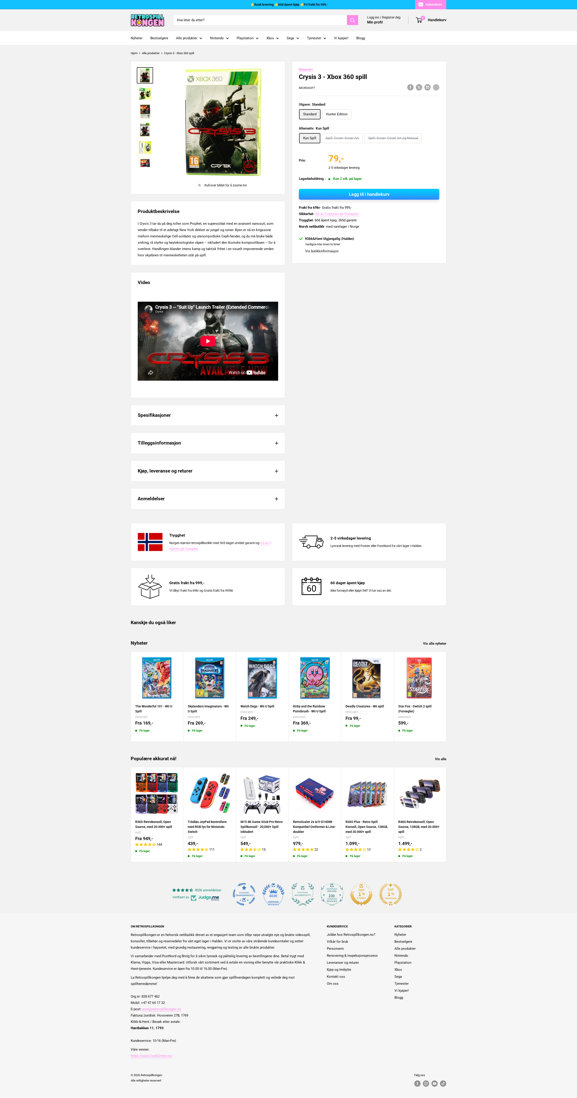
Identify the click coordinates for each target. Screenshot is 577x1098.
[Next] (446, 697)
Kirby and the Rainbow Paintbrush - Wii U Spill (309, 708)
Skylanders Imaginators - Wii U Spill (208, 708)
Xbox (270, 38)
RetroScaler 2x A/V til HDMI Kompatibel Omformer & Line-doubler (314, 826)
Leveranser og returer (343, 963)
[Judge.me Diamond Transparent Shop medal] (244, 894)
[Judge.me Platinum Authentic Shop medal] (302, 894)
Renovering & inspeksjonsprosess (352, 956)
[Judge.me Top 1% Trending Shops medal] (390, 894)
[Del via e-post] (427, 87)
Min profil (375, 22)
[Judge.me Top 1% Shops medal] (361, 894)
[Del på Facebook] (410, 87)
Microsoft (307, 87)
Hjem (134, 53)
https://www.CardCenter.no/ (151, 1056)
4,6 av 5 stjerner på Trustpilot (337, 214)
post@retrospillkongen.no (161, 1009)
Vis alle (441, 759)
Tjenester (314, 38)
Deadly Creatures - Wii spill (365, 706)
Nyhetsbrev (434, 4)
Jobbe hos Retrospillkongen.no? (351, 935)
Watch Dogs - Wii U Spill (257, 706)
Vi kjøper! (341, 38)
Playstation (245, 38)
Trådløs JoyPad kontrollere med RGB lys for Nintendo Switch (207, 826)
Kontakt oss (336, 977)
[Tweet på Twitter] (419, 87)
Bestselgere (159, 38)
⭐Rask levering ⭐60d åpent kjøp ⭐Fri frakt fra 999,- (289, 4)
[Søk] (352, 20)
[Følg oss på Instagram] (426, 1083)
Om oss (333, 984)
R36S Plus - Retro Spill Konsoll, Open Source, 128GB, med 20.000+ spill (367, 826)
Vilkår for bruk (337, 942)
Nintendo (217, 38)
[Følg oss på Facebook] (417, 1083)
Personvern (335, 949)
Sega (290, 38)
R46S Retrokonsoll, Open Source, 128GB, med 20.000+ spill (419, 826)
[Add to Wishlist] (436, 87)
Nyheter (136, 38)
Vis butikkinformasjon (322, 251)
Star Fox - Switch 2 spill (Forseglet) (415, 708)
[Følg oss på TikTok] (443, 1083)
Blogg (360, 38)
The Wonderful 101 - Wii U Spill (153, 708)
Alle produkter (186, 38)
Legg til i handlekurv (369, 194)
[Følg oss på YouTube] (434, 1083)
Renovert (306, 69)
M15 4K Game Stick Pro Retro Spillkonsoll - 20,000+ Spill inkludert (261, 826)
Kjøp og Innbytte (339, 970)
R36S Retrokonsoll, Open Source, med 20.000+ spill (153, 824)
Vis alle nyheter (435, 644)
